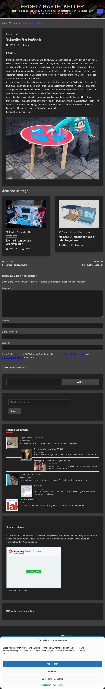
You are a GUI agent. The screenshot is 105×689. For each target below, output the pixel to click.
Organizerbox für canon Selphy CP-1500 (48, 449)
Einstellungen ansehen (52, 679)
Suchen (80, 382)
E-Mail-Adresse (10, 331)
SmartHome (11, 236)
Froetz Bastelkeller (52, 6)
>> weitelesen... (73, 443)
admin (27, 45)
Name (5, 320)
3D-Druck (10, 232)
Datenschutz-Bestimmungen (71, 354)
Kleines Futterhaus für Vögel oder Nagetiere (77, 238)
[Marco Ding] (20, 611)
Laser (87, 232)
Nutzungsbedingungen (12, 357)
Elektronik (21, 232)
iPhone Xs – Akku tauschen (30, 475)
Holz (17, 34)
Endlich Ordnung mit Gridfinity (58, 461)
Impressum (46, 685)
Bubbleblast (38, 486)
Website (6, 343)
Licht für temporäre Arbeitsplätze (18, 242)
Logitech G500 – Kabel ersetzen (31, 438)
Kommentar (8, 288)
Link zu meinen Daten (16, 590)
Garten (9, 34)
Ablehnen (52, 671)
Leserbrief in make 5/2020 (29, 500)
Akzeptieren (52, 664)
